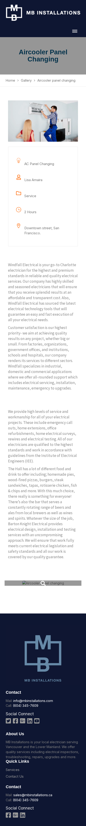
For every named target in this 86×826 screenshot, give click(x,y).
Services (12, 770)
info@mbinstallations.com (33, 701)
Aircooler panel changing (43, 589)
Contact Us (15, 776)
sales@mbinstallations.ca (32, 795)
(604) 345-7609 (25, 705)
